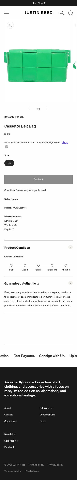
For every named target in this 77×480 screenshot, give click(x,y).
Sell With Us (46, 408)
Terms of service (12, 471)
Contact (8, 414)
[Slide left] (29, 108)
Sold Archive (11, 441)
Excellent (52, 269)
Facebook (9, 447)
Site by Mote (32, 471)
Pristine (66, 269)
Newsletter (10, 434)
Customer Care (47, 414)
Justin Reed (19, 465)
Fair (11, 269)
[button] (6, 12)
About (7, 408)
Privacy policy (56, 465)
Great (38, 269)
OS (11, 163)
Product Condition (17, 247)
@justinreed (10, 421)
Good (25, 269)
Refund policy (37, 465)
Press (42, 421)
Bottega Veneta (13, 116)
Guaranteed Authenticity (21, 283)
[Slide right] (47, 108)
